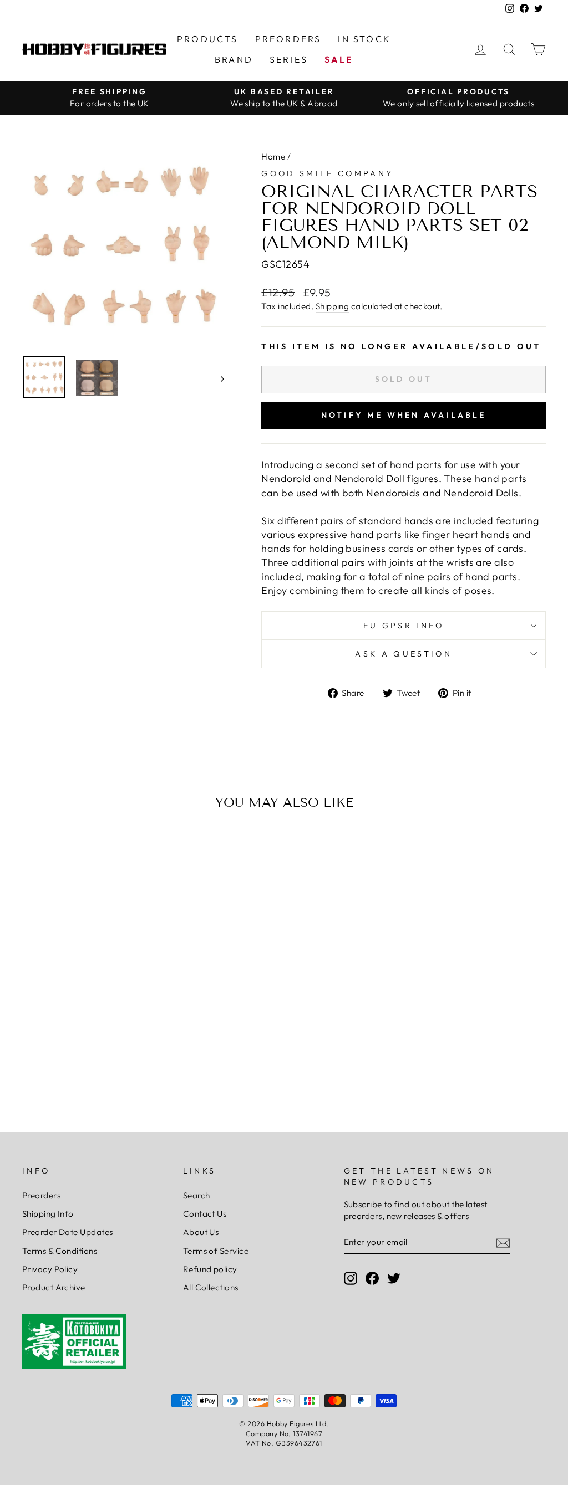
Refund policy (210, 1269)
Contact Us (205, 1213)
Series (289, 59)
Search (196, 1195)
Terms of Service (215, 1251)
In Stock (364, 38)
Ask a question (403, 654)
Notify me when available (403, 415)
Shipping (332, 306)
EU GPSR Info (403, 626)
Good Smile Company (327, 173)
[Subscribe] (503, 1242)
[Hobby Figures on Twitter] (393, 1277)
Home (273, 156)
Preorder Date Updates (67, 1232)
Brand (234, 59)
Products (208, 38)
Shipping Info (48, 1213)
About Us (201, 1232)
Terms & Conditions (59, 1251)
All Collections (211, 1287)
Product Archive (53, 1287)
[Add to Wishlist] (35, 850)
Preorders (288, 38)
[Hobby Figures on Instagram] (350, 1277)
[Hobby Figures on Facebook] (372, 1277)
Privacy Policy (50, 1269)
